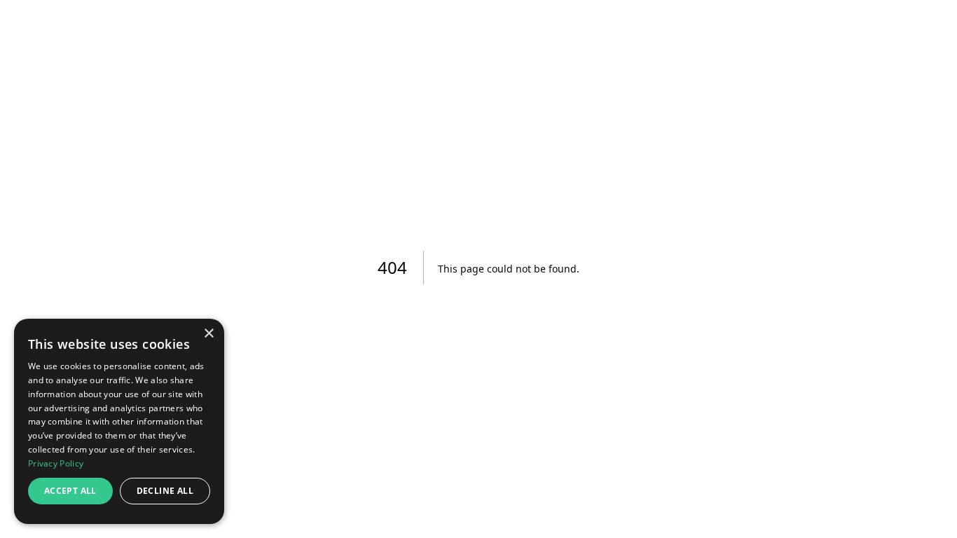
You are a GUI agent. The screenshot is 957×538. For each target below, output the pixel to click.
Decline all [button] (165, 491)
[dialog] (119, 421)
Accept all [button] (70, 491)
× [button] (208, 334)
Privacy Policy (55, 463)
